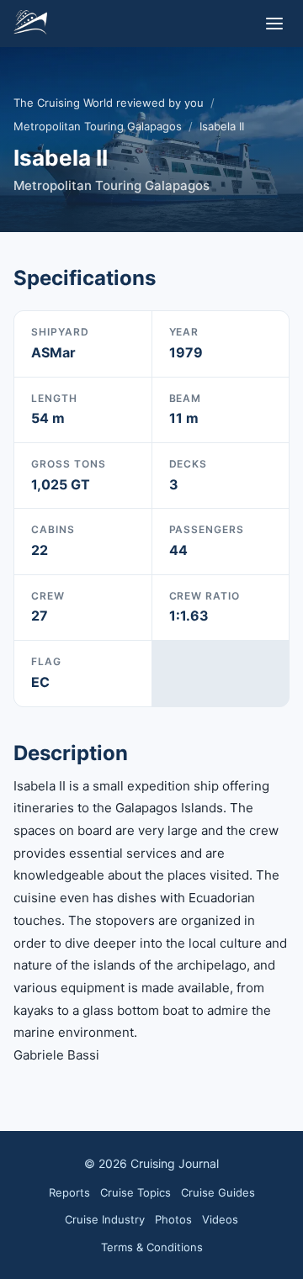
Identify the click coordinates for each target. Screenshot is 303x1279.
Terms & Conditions (152, 1247)
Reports (69, 1192)
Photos (173, 1219)
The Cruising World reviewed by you (108, 102)
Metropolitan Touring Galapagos (97, 126)
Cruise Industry (105, 1219)
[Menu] (274, 23)
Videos (220, 1219)
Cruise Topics (135, 1192)
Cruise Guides (218, 1192)
